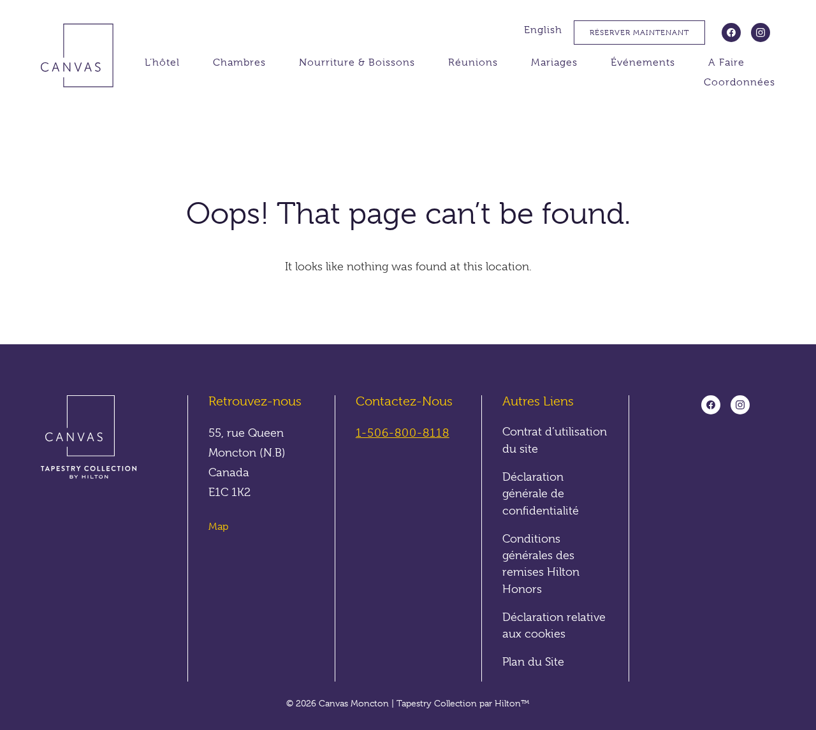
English (543, 30)
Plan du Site (533, 661)
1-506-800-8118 (402, 433)
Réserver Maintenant (639, 32)
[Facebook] (731, 32)
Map (218, 526)
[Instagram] (760, 32)
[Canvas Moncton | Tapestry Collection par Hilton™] (85, 58)
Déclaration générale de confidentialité (540, 494)
